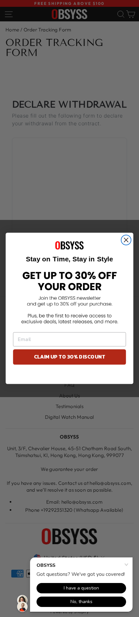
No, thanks (69, 375)
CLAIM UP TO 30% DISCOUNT (69, 357)
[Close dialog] (126, 240)
